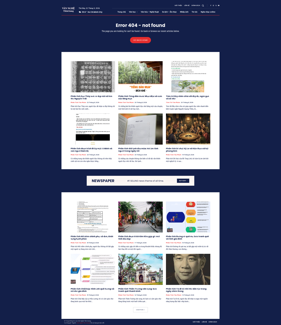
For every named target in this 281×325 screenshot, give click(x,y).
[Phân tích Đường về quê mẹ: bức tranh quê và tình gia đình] (188, 217)
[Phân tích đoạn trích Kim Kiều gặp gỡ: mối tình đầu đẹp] (140, 217)
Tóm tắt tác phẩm (173, 102)
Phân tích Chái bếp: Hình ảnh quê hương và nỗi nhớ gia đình (92, 290)
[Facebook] (210, 5)
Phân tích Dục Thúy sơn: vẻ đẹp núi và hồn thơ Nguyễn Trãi (91, 97)
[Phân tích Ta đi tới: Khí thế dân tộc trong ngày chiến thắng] (188, 269)
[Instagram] (213, 5)
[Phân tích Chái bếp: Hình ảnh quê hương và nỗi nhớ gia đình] (93, 269)
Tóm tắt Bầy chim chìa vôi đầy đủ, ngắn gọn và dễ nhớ (187, 97)
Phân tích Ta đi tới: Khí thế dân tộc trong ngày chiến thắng (186, 290)
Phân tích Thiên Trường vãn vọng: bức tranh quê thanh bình (137, 290)
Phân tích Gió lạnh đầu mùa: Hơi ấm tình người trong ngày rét (138, 149)
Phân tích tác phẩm (78, 102)
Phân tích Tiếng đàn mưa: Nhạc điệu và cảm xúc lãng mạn (140, 97)
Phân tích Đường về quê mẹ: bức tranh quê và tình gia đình (187, 237)
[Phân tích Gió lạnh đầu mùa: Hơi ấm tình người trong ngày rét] (140, 129)
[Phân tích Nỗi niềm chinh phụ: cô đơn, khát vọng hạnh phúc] (93, 217)
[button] (202, 5)
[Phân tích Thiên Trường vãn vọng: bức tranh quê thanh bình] (140, 269)
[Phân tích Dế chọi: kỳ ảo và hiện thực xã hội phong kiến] (188, 129)
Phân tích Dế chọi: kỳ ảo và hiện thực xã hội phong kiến (187, 149)
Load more (139, 310)
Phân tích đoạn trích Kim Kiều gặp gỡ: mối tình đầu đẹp (139, 237)
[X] (216, 5)
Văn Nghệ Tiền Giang (83, 323)
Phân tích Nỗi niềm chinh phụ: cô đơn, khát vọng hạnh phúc (92, 237)
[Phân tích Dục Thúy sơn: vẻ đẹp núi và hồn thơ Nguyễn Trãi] (93, 76)
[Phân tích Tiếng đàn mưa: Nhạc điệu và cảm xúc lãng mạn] (140, 76)
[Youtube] (218, 5)
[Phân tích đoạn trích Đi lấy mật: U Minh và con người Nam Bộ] (93, 129)
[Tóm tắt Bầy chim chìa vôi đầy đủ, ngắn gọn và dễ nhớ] (188, 76)
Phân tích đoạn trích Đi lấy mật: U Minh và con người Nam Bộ (91, 149)
